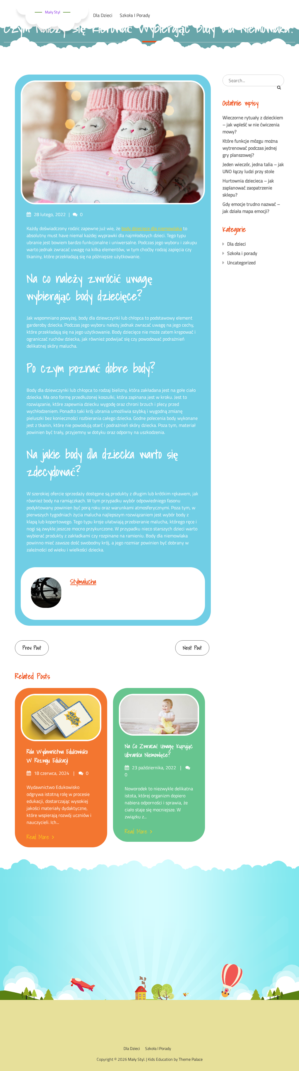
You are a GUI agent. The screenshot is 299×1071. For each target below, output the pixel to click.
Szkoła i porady (242, 253)
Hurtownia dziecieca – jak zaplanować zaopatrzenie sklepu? (248, 187)
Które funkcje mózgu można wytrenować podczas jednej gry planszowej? (250, 147)
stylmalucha (83, 581)
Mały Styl (52, 12)
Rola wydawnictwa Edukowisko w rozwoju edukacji (57, 756)
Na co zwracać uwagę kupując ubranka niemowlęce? (159, 750)
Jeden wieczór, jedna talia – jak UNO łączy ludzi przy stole (253, 168)
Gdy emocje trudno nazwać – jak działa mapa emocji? (251, 208)
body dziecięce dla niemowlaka (151, 228)
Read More (38, 837)
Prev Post (31, 648)
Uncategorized (241, 262)
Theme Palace (191, 1059)
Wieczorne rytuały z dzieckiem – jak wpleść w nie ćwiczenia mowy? (252, 124)
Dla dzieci (236, 243)
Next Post (192, 648)
